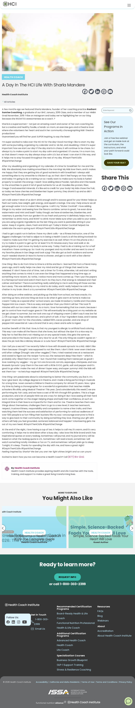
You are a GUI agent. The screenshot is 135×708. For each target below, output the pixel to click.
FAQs (100, 611)
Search (130, 110)
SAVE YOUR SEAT (116, 162)
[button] (128, 701)
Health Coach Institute (27, 467)
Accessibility (42, 682)
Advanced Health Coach (71, 640)
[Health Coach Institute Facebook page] (9, 622)
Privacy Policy (125, 682)
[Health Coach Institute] (84, 702)
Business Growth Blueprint (72, 660)
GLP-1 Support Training (70, 665)
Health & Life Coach (68, 627)
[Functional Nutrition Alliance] (51, 702)
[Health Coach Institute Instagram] (19, 622)
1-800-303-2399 (73, 584)
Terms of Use (87, 682)
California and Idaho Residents (64, 682)
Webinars (103, 620)
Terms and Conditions (106, 682)
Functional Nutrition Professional (76, 623)
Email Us (39, 628)
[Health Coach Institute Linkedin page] (14, 622)
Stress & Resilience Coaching (74, 669)
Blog (100, 616)
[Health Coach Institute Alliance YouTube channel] (24, 622)
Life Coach (63, 650)
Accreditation (105, 631)
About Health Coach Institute (114, 635)
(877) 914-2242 (76, 456)
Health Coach (13, 77)
